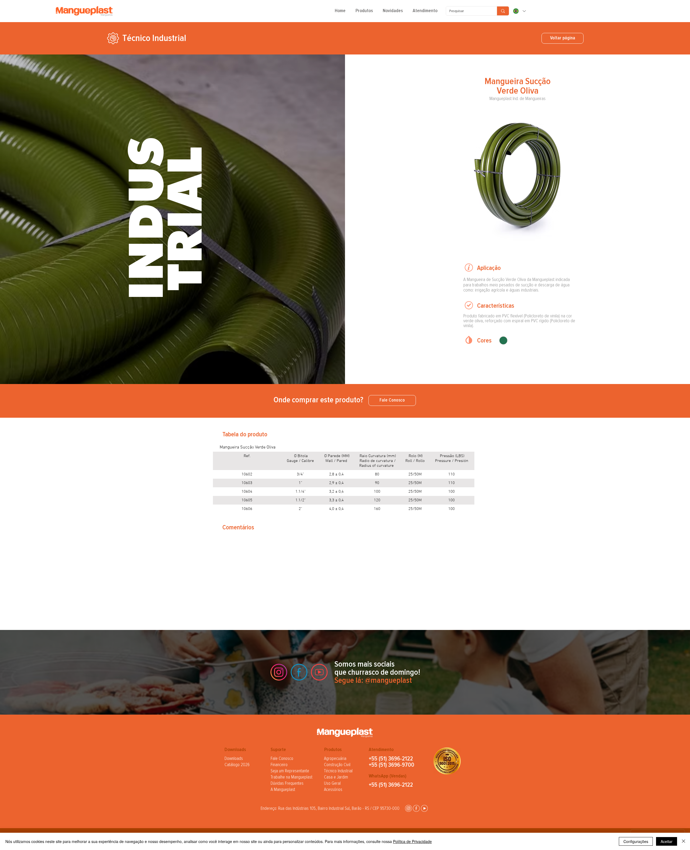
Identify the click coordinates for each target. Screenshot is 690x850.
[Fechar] (683, 841)
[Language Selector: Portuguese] (519, 11)
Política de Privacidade (412, 841)
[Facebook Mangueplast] (299, 672)
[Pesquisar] (503, 10)
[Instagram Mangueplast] (279, 672)
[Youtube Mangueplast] (319, 672)
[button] (364, 13)
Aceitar (666, 841)
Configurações (635, 841)
